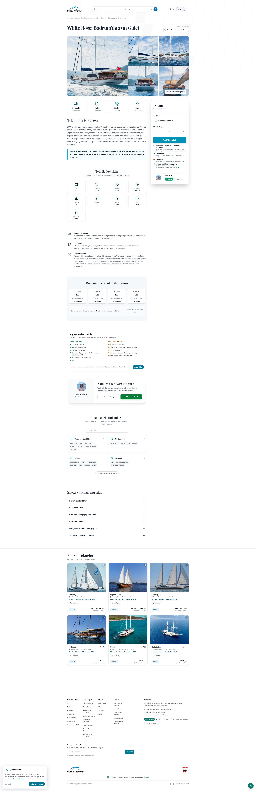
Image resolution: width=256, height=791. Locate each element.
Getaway (72, 595)
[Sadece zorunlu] (43, 770)
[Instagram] (170, 784)
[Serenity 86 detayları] (169, 577)
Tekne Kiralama (88, 703)
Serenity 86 (156, 595)
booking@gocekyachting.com (180, 719)
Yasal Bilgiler (118, 709)
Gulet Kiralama (88, 707)
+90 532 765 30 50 (163, 719)
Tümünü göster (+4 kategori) (107, 473)
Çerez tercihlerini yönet (182, 784)
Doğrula (176, 167)
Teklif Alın (101, 710)
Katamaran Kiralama (86, 721)
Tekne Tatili (71, 721)
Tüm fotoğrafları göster (176, 92)
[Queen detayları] (128, 629)
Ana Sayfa (70, 18)
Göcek (69, 703)
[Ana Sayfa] (74, 9)
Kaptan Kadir (115, 595)
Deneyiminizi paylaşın (118, 723)
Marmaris (70, 714)
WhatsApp (169, 179)
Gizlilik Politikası (18, 779)
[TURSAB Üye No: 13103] (185, 770)
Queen (113, 647)
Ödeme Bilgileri (119, 718)
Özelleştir (8, 784)
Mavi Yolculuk (71, 718)
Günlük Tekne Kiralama (87, 730)
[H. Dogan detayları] (86, 629)
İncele (73, 609)
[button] (97, 66)
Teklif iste (178, 179)
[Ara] (156, 9)
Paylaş (185, 30)
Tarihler (156, 116)
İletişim (180, 9)
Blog (99, 707)
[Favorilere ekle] (103, 565)
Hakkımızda (102, 703)
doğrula (146, 777)
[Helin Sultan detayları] (169, 629)
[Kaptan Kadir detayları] (128, 577)
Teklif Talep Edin (170, 140)
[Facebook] (173, 784)
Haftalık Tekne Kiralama (87, 735)
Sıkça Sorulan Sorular (118, 704)
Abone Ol (129, 752)
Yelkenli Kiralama (88, 725)
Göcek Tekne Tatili (73, 725)
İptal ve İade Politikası (118, 713)
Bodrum (70, 710)
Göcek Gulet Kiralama (87, 711)
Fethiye (69, 707)
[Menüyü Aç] (187, 9)
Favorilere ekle (172, 30)
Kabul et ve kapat (37, 784)
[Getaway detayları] (86, 577)
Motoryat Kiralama (89, 716)
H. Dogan (72, 647)
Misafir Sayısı (158, 127)
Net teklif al (138, 367)
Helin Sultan (157, 647)
